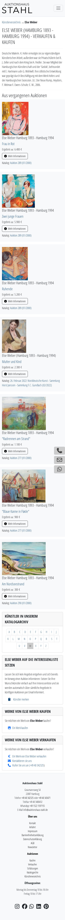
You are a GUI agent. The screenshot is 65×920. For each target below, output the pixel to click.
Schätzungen (32, 868)
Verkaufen (32, 864)
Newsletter (32, 847)
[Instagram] (18, 907)
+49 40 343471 (44, 798)
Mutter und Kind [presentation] (12, 361)
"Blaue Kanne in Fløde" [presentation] (15, 511)
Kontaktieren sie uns (22, 761)
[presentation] (15, 118)
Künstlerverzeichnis (11, 22)
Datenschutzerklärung (32, 839)
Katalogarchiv (32, 872)
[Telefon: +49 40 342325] (59, 451)
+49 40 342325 (37, 765)
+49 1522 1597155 (37, 806)
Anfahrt (32, 827)
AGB (32, 843)
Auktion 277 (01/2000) (21, 458)
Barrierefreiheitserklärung (33, 835)
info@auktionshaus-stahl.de (35, 810)
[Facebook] (25, 907)
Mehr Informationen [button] (17, 156)
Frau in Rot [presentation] (8, 143)
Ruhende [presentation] (7, 288)
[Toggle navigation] (58, 8)
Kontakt (32, 823)
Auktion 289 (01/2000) (21, 163)
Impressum (32, 831)
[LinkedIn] (39, 907)
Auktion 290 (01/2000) (21, 603)
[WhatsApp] (32, 907)
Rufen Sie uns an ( (21, 765)
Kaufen (33, 860)
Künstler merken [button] (20, 699)
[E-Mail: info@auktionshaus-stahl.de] (59, 460)
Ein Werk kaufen (20, 728)
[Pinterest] (47, 907)
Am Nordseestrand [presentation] (13, 583)
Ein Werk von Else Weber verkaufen (29, 756)
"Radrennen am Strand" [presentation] (16, 438)
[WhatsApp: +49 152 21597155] (59, 469)
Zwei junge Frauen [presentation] (12, 216)
